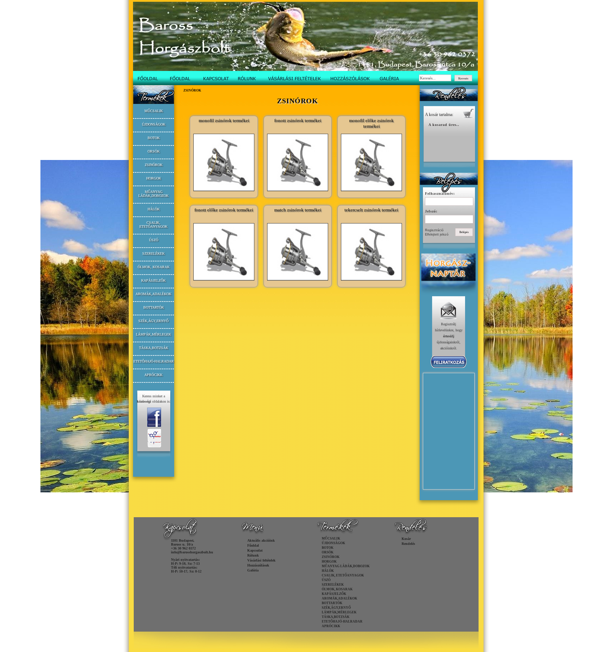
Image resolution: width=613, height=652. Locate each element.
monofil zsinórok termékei (224, 120)
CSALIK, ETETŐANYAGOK (153, 224)
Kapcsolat (255, 550)
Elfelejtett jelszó (436, 234)
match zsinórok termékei (297, 209)
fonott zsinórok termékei (297, 120)
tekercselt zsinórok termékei (371, 209)
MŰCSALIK (153, 111)
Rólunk (253, 555)
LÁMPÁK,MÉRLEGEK (153, 334)
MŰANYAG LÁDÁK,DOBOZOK (153, 194)
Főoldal (253, 545)
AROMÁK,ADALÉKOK (153, 294)
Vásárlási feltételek (261, 560)
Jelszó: (431, 211)
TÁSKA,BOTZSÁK (153, 348)
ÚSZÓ (153, 240)
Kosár (406, 539)
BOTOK (154, 138)
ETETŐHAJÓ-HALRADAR (153, 361)
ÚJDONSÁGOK (153, 124)
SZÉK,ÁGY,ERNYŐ (153, 321)
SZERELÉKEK (153, 253)
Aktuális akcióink (261, 540)
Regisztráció (434, 230)
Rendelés (408, 544)
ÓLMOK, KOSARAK (154, 267)
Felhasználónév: (440, 193)
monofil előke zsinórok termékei (371, 123)
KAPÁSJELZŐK (153, 280)
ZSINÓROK (153, 165)
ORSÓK (154, 151)
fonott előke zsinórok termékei (223, 209)
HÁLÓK (154, 209)
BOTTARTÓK (153, 307)
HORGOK (153, 178)
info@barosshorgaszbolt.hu (192, 552)
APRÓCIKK (153, 375)
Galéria (253, 570)
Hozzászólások (258, 565)
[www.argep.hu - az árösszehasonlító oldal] (153, 463)
